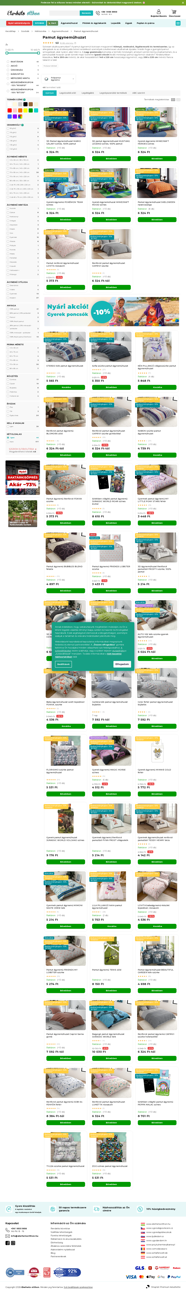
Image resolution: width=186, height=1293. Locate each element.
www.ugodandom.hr (156, 1240)
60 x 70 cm (24, 356)
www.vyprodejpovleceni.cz (159, 1228)
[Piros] (9, 111)
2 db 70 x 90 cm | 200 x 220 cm (24, 189)
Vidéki (24, 290)
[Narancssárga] (20, 111)
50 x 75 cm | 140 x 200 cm (24, 164)
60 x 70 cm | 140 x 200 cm (24, 193)
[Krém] (15, 104)
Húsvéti (24, 266)
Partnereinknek (58, 1256)
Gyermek (24, 237)
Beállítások (63, 664)
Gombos (24, 379)
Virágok (24, 221)
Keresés (86, 13)
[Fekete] (25, 104)
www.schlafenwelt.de (157, 1253)
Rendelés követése (60, 1228)
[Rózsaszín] (15, 111)
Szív (24, 233)
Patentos (24, 392)
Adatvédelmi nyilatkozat (63, 1249)
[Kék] (9, 117)
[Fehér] (9, 104)
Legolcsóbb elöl (67, 93)
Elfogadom (122, 664)
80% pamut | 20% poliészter (24, 313)
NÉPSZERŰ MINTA (25, 78)
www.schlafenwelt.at (156, 1257)
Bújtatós (24, 388)
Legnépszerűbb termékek (113, 93)
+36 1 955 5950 (19, 1228)
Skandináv (24, 285)
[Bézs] (36, 104)
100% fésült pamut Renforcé (24, 337)
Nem (24, 442)
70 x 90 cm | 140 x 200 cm (24, 172)
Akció (25, 66)
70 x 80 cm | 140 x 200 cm (24, 168)
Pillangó (24, 274)
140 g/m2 (24, 149)
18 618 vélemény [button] (67, 43)
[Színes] (20, 116)
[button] (75, 43)
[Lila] (15, 117)
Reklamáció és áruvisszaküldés (66, 1239)
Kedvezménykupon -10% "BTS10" (25, 91)
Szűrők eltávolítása (21, 449)
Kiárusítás (25, 74)
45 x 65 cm (24, 348)
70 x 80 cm (24, 360)
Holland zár (24, 396)
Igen (24, 426)
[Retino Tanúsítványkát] (67, 1272)
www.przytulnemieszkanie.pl (160, 1244)
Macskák (24, 262)
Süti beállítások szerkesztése (78, 1287)
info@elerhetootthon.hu (24, 1236)
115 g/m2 (24, 137)
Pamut (24, 317)
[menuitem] (19, 23)
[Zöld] (30, 111)
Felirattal (24, 258)
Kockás (24, 250)
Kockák (24, 208)
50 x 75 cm (24, 352)
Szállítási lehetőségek (61, 1232)
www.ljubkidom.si (155, 1236)
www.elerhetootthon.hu (158, 1224)
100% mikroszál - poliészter (24, 333)
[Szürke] (20, 104)
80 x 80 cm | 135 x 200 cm (24, 181)
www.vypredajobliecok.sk (158, 1232)
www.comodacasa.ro (156, 1249)
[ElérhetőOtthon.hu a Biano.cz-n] (47, 1272)
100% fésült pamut (24, 321)
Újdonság (25, 70)
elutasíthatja (118, 651)
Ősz (24, 407)
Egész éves (24, 415)
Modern (24, 298)
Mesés (24, 254)
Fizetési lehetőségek (61, 1235)
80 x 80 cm (24, 368)
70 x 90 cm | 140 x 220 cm (24, 176)
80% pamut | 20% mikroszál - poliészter (24, 327)
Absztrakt (24, 225)
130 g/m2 (24, 141)
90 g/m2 (24, 128)
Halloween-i (24, 270)
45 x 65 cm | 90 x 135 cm (24, 160)
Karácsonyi (24, 217)
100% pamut (24, 309)
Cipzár (24, 384)
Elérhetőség (57, 1242)
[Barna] (30, 104)
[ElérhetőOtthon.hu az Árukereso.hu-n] (15, 1272)
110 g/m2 (24, 132)
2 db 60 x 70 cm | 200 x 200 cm (24, 197)
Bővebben (65, 158)
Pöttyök (24, 245)
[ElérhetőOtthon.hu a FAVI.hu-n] (34, 1272)
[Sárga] (25, 111)
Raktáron (25, 61)
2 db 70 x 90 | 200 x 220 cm (24, 185)
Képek (24, 229)
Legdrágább (88, 93)
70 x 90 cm (24, 364)
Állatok (24, 241)
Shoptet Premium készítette (165, 1287)
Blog (53, 1253)
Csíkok (24, 212)
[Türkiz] (36, 111)
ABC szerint (138, 93)
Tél (24, 411)
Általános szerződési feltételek (66, 1246)
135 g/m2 (24, 145)
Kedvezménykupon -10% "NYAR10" (25, 84)
